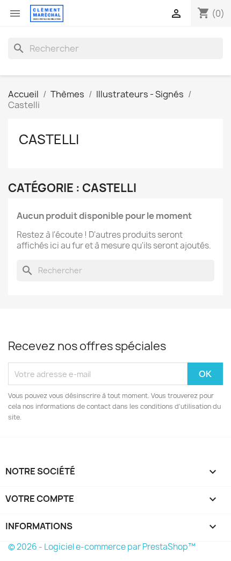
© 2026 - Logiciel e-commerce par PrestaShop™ (102, 546)
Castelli (49, 139)
